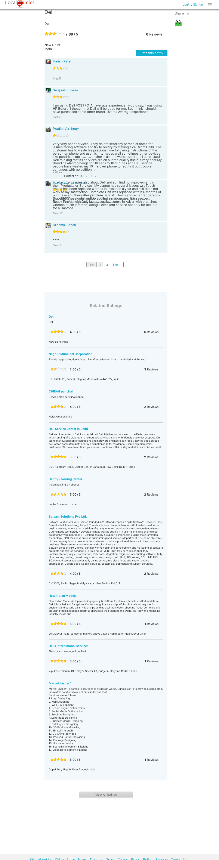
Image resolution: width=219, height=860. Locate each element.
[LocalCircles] (20, 4)
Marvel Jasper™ (60, 683)
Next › (117, 264)
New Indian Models (63, 595)
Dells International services (69, 646)
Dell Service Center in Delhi (68, 429)
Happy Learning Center (65, 479)
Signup (198, 4)
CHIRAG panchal (61, 391)
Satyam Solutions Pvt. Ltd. (68, 516)
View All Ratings (106, 794)
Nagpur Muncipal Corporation (71, 354)
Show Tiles (210, 4)
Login (186, 4)
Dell (51, 316)
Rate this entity (152, 53)
